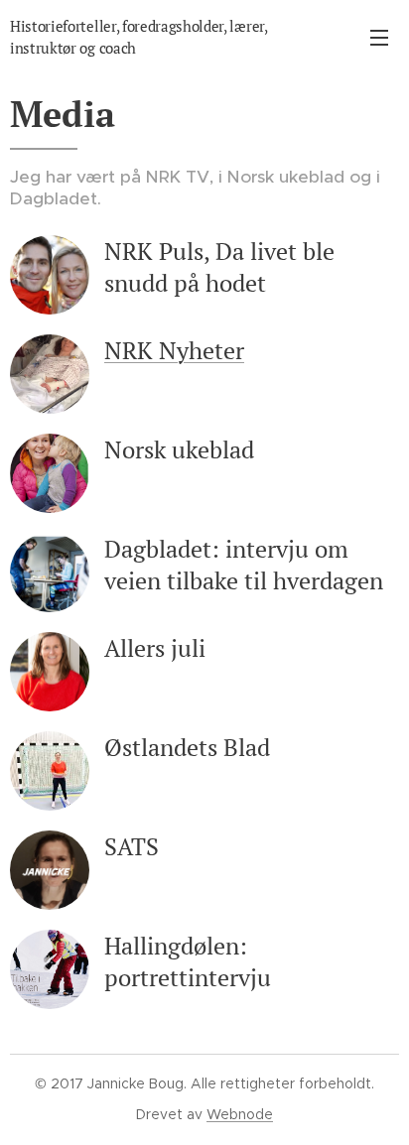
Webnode (239, 1114)
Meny (379, 37)
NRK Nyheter (174, 350)
